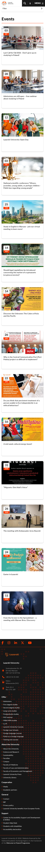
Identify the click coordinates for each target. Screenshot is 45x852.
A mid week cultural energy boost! (17, 444)
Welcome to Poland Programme (18, 843)
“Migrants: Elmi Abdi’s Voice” (15, 487)
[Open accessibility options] (30, 3)
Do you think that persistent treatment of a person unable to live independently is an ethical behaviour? (21, 403)
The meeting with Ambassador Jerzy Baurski (22, 531)
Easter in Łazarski (10, 574)
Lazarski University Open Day (16, 140)
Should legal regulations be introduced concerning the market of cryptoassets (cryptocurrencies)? (19, 272)
